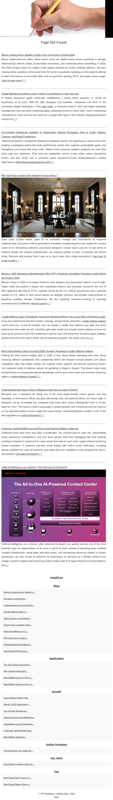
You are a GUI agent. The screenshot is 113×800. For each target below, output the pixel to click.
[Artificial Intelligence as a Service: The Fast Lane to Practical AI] (53, 506)
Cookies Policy (62, 793)
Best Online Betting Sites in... (17, 784)
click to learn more (11, 80)
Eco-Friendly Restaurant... (16, 711)
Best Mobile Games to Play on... (19, 684)
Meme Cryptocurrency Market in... (19, 592)
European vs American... (15, 598)
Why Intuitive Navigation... (16, 671)
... (24, 80)
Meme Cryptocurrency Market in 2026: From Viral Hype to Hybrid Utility (38, 55)
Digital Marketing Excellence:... (18, 644)
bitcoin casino (39, 303)
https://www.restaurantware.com (32, 162)
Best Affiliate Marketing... (15, 737)
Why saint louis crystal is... (16, 638)
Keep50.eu (49, 793)
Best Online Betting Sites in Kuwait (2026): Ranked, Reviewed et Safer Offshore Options (47, 351)
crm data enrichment (26, 454)
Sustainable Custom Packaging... (19, 724)
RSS (73, 793)
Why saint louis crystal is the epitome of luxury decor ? (29, 175)
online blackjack (30, 415)
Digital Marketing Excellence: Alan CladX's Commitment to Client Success (40, 94)
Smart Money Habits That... (16, 698)
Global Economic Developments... (19, 717)
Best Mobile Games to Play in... (18, 677)
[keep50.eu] (56, 19)
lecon (56, 797)
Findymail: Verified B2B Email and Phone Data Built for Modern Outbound (39, 428)
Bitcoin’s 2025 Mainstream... (17, 704)
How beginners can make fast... (18, 750)
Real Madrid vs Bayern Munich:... (19, 764)
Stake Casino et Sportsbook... (17, 618)
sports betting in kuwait (24, 376)
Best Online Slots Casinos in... (18, 778)
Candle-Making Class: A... (16, 612)
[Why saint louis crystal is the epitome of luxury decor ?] (53, 207)
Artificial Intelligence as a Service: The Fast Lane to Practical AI (34, 467)
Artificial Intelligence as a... (16, 631)
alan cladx (47, 106)
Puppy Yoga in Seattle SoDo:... (18, 625)
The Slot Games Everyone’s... (17, 665)
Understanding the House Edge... (19, 605)
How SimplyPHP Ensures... (16, 651)
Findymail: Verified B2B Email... (18, 730)
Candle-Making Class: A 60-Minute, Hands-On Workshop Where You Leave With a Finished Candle (53, 317)
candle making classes (94, 321)
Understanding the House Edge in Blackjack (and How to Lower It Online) (39, 390)
